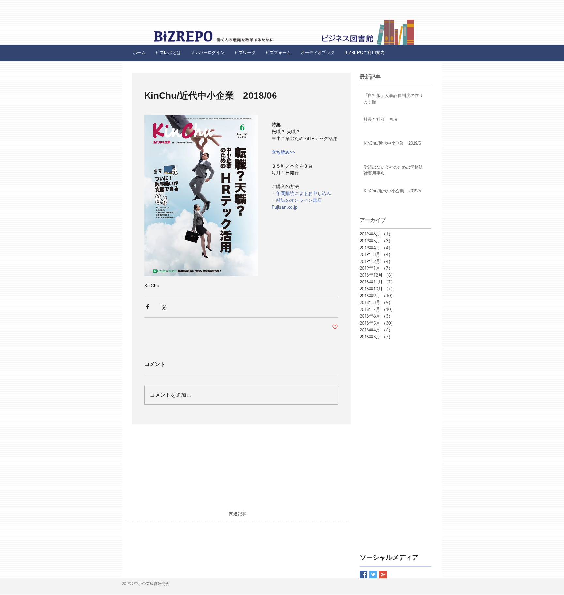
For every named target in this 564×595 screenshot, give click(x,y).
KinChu (151, 285)
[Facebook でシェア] (147, 307)
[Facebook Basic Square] (363, 574)
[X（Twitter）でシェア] (163, 307)
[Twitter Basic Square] (373, 574)
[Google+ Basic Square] (383, 574)
